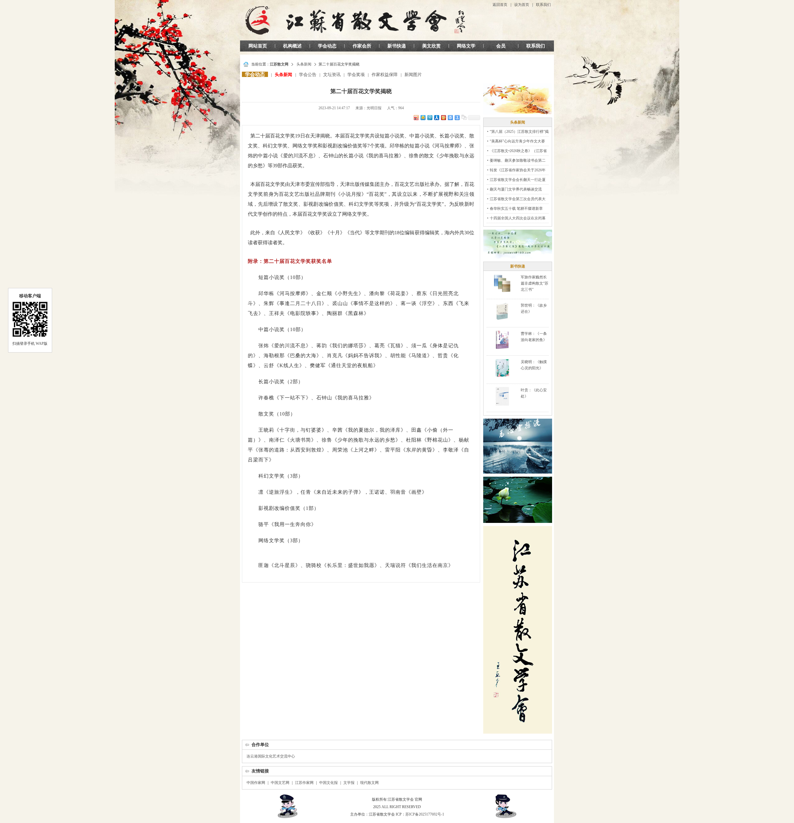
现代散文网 (369, 782)
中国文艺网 (280, 782)
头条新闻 (304, 64)
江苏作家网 (304, 782)
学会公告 (307, 74)
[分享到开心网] (443, 117)
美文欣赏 (431, 45)
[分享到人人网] (436, 117)
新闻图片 (413, 74)
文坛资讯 (332, 74)
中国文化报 (328, 782)
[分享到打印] (450, 117)
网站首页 (257, 45)
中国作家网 (256, 782)
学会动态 (327, 45)
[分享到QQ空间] (422, 117)
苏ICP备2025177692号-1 (424, 814)
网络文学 (466, 45)
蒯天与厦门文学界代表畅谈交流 (516, 189)
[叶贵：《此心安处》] (502, 396)
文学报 (349, 782)
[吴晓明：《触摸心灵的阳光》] (502, 368)
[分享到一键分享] (456, 117)
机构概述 (292, 45)
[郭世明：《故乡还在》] (502, 311)
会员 (501, 45)
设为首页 (521, 4)
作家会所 (362, 45)
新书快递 (396, 45)
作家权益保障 (385, 74)
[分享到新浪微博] (416, 117)
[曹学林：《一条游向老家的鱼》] (502, 339)
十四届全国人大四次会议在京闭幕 (518, 218)
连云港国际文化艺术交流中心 (271, 756)
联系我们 (543, 4)
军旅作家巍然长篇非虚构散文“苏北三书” (534, 283)
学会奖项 (356, 74)
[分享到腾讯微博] (429, 117)
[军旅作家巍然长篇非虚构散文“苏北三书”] (502, 283)
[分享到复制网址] (463, 117)
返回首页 (500, 4)
